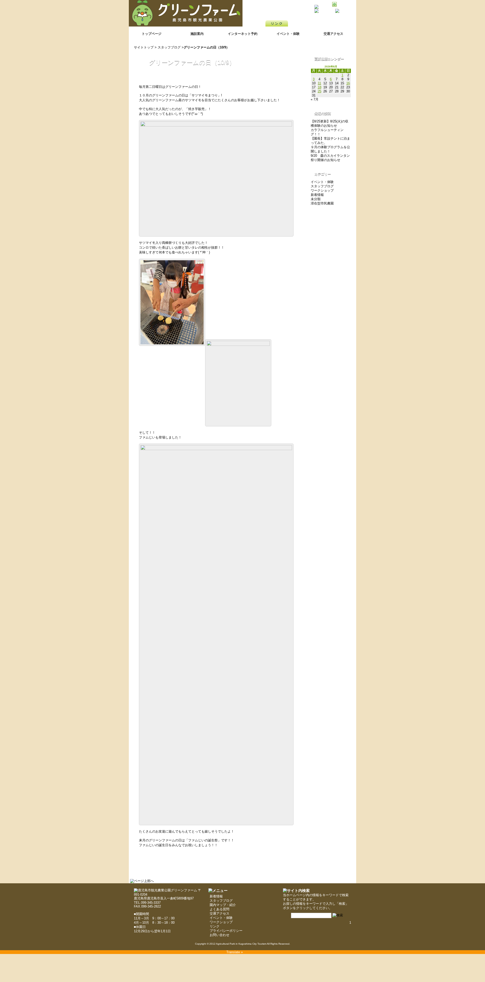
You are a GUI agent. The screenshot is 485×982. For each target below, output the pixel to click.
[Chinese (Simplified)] (327, 18)
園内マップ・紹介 (223, 905)
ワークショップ (322, 190)
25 (319, 91)
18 (319, 87)
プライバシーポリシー (226, 931)
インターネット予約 (242, 34)
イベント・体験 (288, 34)
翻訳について (342, 14)
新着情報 (317, 195)
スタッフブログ (169, 47)
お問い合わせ (219, 935)
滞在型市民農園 (322, 203)
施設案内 (197, 34)
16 (348, 83)
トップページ (151, 34)
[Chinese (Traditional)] (333, 18)
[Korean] (353, 18)
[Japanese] (347, 18)
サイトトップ (144, 47)
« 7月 (315, 99)
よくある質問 (219, 909)
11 (319, 83)
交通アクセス (333, 34)
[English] (340, 18)
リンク (215, 926)
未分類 (316, 199)
